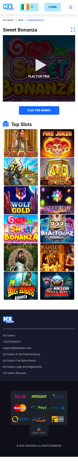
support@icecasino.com (17, 347)
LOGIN (52, 7)
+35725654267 (12, 341)
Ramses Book (57, 257)
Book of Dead (21, 143)
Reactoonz (57, 229)
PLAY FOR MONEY (39, 110)
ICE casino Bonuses (14, 373)
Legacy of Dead (57, 172)
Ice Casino (9, 335)
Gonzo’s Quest (21, 257)
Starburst (57, 200)
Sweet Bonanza (21, 229)
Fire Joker (57, 143)
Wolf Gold (21, 200)
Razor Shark (57, 286)
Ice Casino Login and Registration (22, 366)
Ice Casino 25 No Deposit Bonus (21, 354)
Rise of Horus (21, 172)
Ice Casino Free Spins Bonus (19, 360)
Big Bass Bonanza (21, 286)
